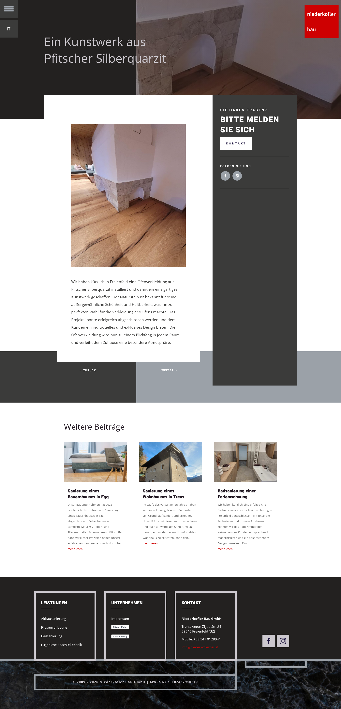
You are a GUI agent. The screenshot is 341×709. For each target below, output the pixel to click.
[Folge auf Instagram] (237, 176)
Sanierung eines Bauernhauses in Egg (88, 494)
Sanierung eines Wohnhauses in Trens (163, 494)
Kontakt (236, 143)
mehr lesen (75, 549)
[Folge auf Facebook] (225, 176)
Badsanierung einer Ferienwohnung (237, 494)
